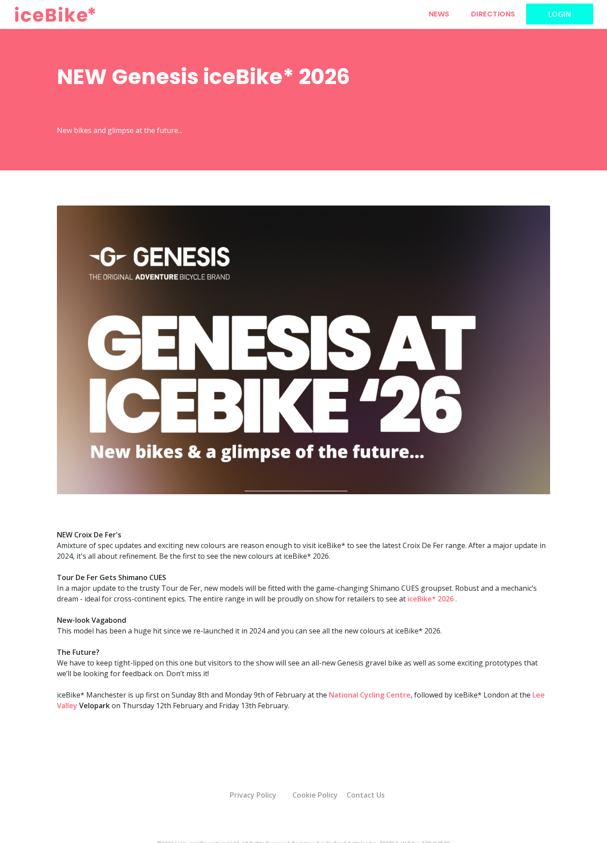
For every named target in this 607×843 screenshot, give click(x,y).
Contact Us (366, 795)
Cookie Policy (315, 795)
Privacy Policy (253, 795)
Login (559, 14)
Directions (493, 14)
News (439, 14)
